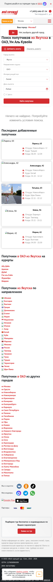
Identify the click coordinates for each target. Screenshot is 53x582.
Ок (39, 574)
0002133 (47, 580)
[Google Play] (8, 501)
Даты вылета (9, 84)
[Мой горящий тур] (10, 12)
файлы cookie (22, 571)
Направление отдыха (12, 65)
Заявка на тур (7, 21)
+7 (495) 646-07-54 (38, 11)
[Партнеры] (23, 508)
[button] (26, 89)
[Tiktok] (33, 486)
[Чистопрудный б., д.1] (50, 11)
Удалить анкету (34, 49)
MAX (40, 4)
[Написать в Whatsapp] (32, 493)
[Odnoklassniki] (26, 486)
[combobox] (26, 79)
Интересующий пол (11, 74)
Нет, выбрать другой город (31, 32)
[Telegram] (25, 493)
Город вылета (9, 55)
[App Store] (21, 501)
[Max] (44, 4)
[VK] (19, 486)
